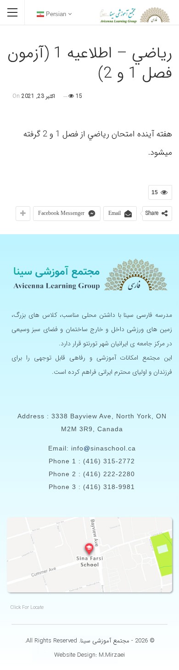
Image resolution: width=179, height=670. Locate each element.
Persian (55, 14)
